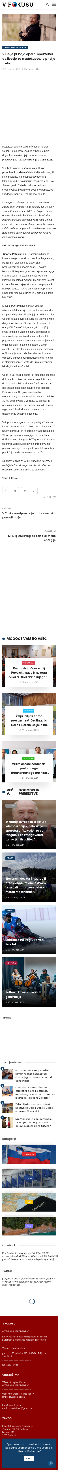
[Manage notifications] (50, 1463)
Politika (11, 805)
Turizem (28, 710)
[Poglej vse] (29, 1154)
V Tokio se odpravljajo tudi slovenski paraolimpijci (28, 515)
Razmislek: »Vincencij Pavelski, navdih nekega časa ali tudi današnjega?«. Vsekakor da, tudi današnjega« (29, 673)
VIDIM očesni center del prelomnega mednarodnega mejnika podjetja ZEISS (29, 768)
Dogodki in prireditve (15, 47)
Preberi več (34, 1451)
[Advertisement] (29, 103)
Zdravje (28, 758)
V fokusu (28, 662)
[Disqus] (29, 591)
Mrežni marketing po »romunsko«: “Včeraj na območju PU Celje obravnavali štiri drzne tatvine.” (34, 1122)
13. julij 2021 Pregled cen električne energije (32, 538)
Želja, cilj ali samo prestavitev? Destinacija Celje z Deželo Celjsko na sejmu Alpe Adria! (29, 720)
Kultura (11, 963)
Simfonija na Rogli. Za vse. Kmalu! (24, 942)
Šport (10, 858)
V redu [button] (29, 1458)
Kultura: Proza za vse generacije (20, 994)
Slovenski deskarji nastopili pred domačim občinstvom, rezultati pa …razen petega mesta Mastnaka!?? (26, 885)
